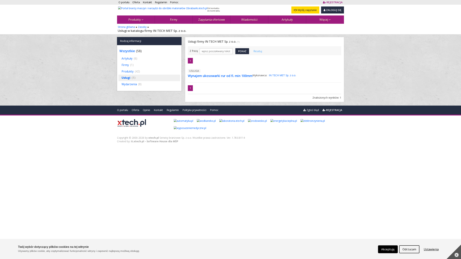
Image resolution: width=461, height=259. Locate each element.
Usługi (128, 78)
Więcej (324, 20)
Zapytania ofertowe (211, 20)
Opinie (146, 110)
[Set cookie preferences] (454, 252)
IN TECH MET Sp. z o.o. (282, 75)
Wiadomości (249, 20)
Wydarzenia (132, 84)
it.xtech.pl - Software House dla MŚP (154, 141)
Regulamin (173, 110)
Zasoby (142, 27)
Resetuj (258, 51)
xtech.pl (153, 137)
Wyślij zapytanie (307, 10)
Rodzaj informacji (130, 41)
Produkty (135, 20)
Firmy (173, 20)
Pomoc (214, 110)
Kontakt (158, 110)
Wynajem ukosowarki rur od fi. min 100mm (220, 76)
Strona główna (126, 27)
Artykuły (287, 20)
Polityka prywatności (194, 110)
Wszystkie (127, 51)
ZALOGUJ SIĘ (333, 10)
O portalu (122, 110)
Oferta (135, 110)
